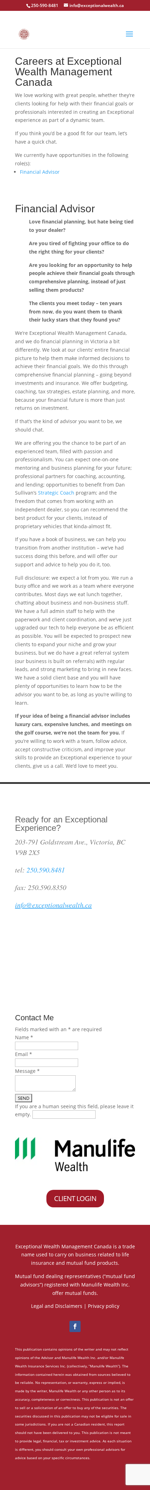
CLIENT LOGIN (75, 1198)
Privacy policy (103, 1306)
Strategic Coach (56, 492)
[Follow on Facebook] (75, 1326)
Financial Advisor (40, 171)
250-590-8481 (44, 5)
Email (23, 1054)
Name (24, 1037)
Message (27, 1071)
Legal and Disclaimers (56, 1306)
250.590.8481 (46, 869)
